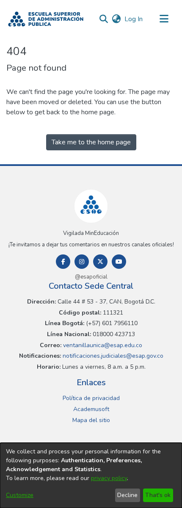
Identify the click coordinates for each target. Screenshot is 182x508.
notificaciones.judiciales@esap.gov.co (112, 356)
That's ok (158, 495)
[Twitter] (100, 261)
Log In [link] (133, 19)
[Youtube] (119, 261)
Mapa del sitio (91, 420)
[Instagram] (81, 261)
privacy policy (109, 478)
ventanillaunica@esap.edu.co (101, 345)
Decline (127, 495)
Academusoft (91, 409)
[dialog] (91, 475)
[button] (45, 19)
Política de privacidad (91, 398)
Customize (19, 495)
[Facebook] (63, 261)
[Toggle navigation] (164, 19)
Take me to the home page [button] (91, 142)
